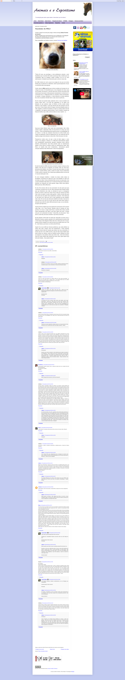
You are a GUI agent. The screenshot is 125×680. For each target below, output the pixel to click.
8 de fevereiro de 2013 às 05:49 (50, 615)
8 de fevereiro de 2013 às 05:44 (50, 590)
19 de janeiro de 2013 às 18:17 (46, 505)
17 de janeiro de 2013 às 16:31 (50, 348)
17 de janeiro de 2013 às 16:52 (50, 435)
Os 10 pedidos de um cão (83, 79)
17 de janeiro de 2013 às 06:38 (46, 427)
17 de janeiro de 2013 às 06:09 (47, 332)
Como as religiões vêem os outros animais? (84, 72)
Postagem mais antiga (65, 649)
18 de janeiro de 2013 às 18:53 (50, 262)
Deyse (39, 427)
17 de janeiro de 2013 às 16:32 (50, 375)
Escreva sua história (79, 20)
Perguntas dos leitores (57, 20)
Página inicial (52, 649)
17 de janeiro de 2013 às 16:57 (50, 476)
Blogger (72, 671)
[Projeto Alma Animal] (84, 28)
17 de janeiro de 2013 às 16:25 (50, 298)
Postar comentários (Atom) (43, 651)
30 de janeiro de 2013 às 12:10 (47, 603)
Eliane (39, 505)
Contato (63, 22)
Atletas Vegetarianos (49, 22)
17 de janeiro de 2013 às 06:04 (47, 312)
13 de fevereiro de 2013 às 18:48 (50, 322)
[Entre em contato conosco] (88, 28)
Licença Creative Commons (52, 668)
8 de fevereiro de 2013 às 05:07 (50, 494)
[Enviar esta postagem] (46, 241)
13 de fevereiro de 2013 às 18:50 (50, 268)
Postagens (71, 20)
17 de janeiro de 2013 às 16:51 (50, 256)
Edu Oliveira (40, 364)
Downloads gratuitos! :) (38, 22)
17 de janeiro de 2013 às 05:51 (47, 249)
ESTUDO (65, 20)
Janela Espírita (44, 532)
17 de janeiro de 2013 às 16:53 (50, 452)
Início (35, 20)
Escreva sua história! (62, 40)
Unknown (40, 486)
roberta (39, 463)
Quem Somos (48, 20)
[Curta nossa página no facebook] (74, 28)
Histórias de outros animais (48, 242)
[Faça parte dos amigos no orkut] (78, 28)
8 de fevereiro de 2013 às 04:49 (54, 579)
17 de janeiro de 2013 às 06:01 (47, 276)
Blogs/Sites (57, 22)
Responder (40, 252)
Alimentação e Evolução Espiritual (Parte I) (83, 63)
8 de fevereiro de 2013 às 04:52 (54, 532)
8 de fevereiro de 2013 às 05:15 (50, 544)
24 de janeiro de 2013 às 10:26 (47, 561)
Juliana (42, 256)
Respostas (41, 254)
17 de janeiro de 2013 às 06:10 (48, 364)
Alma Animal (40, 20)
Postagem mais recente (39, 649)
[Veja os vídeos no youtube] (81, 28)
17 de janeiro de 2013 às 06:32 (47, 384)
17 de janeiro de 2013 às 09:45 (47, 443)
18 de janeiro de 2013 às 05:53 (47, 486)
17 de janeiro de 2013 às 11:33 (46, 463)
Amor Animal (42, 242)
